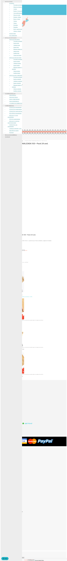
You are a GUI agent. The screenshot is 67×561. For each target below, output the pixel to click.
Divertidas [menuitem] (15, 25)
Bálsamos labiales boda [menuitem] (18, 49)
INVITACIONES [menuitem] (8, 1)
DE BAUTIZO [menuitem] (12, 33)
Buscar (22, 557)
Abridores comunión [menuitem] (17, 81)
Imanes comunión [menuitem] (17, 83)
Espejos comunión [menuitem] (17, 79)
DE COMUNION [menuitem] (13, 35)
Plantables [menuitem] (15, 27)
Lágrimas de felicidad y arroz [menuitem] (15, 128)
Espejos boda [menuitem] (16, 43)
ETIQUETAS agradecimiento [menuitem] (15, 109)
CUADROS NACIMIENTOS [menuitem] (15, 103)
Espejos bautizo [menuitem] (16, 61)
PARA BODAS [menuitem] (12, 95)
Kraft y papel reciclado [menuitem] (18, 29)
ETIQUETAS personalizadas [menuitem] (15, 107)
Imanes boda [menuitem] (16, 47)
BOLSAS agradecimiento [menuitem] (14, 119)
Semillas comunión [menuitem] (17, 91)
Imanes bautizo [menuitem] (16, 65)
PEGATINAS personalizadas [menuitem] (15, 113)
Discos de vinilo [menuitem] (16, 15)
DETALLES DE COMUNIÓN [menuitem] (16, 75)
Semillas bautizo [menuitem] (16, 73)
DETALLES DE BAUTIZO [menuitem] (15, 57)
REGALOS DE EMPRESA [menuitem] (11, 135)
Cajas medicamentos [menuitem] (17, 13)
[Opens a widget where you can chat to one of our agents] (5, 558)
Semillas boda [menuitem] (16, 53)
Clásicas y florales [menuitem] (17, 31)
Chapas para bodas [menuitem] (17, 55)
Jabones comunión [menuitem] (17, 89)
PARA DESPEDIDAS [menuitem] (14, 101)
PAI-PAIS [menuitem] (11, 132)
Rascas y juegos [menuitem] (16, 19)
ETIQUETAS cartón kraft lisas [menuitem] (15, 111)
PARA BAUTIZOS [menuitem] (13, 97)
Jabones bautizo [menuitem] (16, 71)
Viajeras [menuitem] (15, 21)
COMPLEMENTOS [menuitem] (9, 105)
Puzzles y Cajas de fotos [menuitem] (18, 11)
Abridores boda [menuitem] (16, 45)
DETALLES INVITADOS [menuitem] (10, 38)
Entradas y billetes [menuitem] (17, 17)
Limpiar (26, 250)
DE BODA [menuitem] (11, 3)
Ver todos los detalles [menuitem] (17, 41)
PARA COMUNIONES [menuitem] (14, 99)
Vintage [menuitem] (15, 23)
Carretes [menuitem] (15, 9)
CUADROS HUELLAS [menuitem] (10, 93)
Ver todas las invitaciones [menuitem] (18, 5)
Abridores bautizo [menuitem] (17, 63)
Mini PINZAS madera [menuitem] (14, 130)
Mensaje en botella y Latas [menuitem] (18, 7)
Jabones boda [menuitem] (16, 51)
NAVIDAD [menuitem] (7, 136)
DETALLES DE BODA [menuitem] (14, 39)
